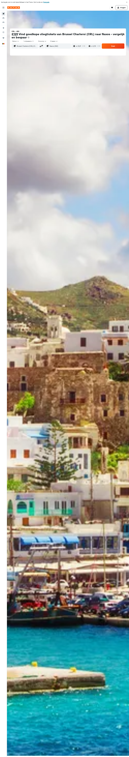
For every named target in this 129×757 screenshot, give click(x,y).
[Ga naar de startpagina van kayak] (13, 7)
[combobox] (16, 41)
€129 (15, 34)
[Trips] (3, 38)
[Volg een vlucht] (3, 32)
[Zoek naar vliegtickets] (3, 14)
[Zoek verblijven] (3, 18)
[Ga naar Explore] (3, 28)
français (46, 2)
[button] (127, 2)
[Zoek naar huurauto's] (3, 22)
